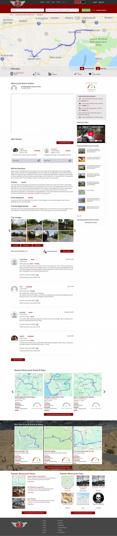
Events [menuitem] (48, 2)
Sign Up (101, 2)
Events (44, 520)
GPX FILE (103, 68)
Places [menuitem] (58, 2)
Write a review (67, 251)
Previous (10, 230)
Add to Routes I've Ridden (80, 98)
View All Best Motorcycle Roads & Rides (58, 467)
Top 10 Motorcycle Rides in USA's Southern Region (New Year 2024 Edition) (93, 175)
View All (79, 216)
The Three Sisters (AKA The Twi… (84, 451)
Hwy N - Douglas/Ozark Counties (84, 397)
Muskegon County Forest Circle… (54, 397)
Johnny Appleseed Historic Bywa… (25, 397)
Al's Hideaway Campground (36, 487)
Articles (45, 530)
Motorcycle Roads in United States (25, 14)
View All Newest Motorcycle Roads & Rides (58, 414)
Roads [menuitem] (42, 2)
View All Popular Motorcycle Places (34, 512)
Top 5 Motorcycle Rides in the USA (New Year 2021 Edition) (93, 158)
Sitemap (60, 530)
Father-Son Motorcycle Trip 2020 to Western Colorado (93, 207)
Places (44, 525)
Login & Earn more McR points (86, 96)
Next (75, 230)
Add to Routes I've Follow (80, 107)
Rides (44, 527)
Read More (16, 160)
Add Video (38, 245)
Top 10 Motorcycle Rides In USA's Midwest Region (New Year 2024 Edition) (93, 183)
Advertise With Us (62, 527)
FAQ (83, 2)
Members (60, 523)
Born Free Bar (32, 499)
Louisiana (17, 73)
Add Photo (26, 245)
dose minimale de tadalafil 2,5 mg (34, 193)
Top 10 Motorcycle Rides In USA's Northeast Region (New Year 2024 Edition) (93, 150)
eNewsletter (61, 525)
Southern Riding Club (98, 504)
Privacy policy (61, 532)
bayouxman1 (27, 86)
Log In (95, 2)
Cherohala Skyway (50, 451)
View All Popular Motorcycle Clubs (83, 513)
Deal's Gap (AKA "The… (22, 451)
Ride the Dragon (90, 190)
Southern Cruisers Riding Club (67, 487)
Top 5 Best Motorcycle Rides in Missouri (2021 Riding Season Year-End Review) (94, 167)
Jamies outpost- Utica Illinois (36, 476)
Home (11, 14)
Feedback (77, 2)
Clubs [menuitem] (53, 2)
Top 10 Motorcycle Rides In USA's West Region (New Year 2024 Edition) (93, 200)
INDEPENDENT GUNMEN (83, 487)
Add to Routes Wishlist (80, 103)
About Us (60, 520)
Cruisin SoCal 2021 (67, 504)
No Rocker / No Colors (98, 487)
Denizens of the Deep (83, 504)
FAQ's (44, 532)
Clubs (44, 523)
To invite (80, 117)
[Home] (19, 522)
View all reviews (18, 359)
